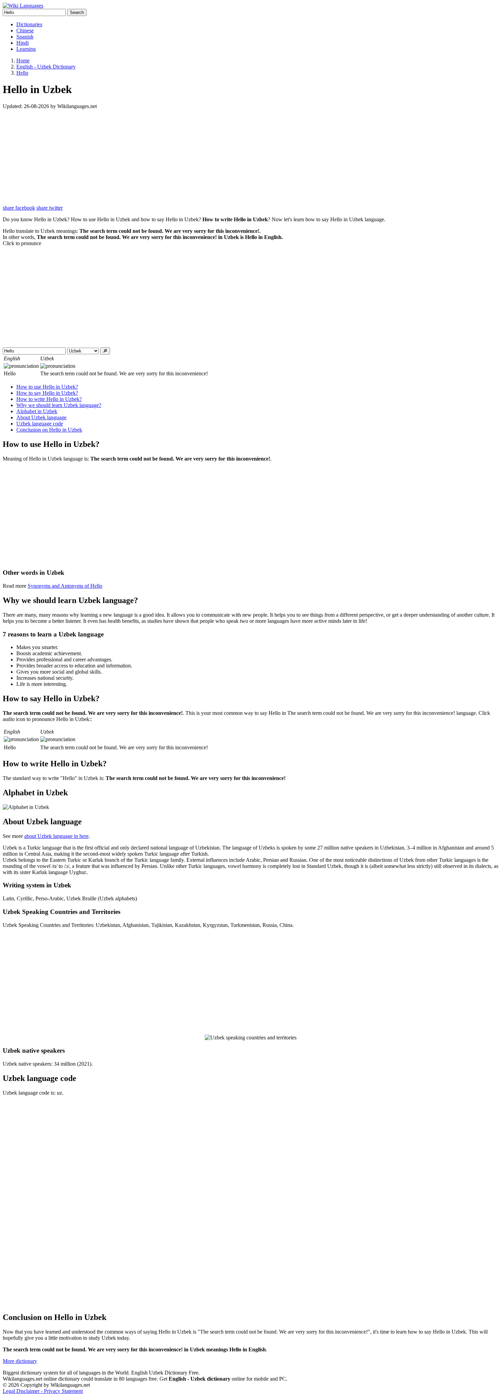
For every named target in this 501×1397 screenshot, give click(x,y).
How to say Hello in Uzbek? (47, 393)
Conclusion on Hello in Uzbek (49, 430)
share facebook (19, 208)
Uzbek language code (39, 423)
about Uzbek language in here (56, 836)
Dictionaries (29, 24)
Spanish (24, 37)
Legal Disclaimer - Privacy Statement (43, 1391)
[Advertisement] (207, 157)
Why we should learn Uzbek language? (58, 405)
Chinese (25, 30)
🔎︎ (105, 351)
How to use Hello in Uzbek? (47, 387)
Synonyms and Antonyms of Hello (65, 586)
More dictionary (20, 1361)
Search (77, 12)
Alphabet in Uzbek (36, 411)
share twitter (49, 208)
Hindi (22, 43)
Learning (26, 49)
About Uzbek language (41, 417)
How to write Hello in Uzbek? (49, 399)
